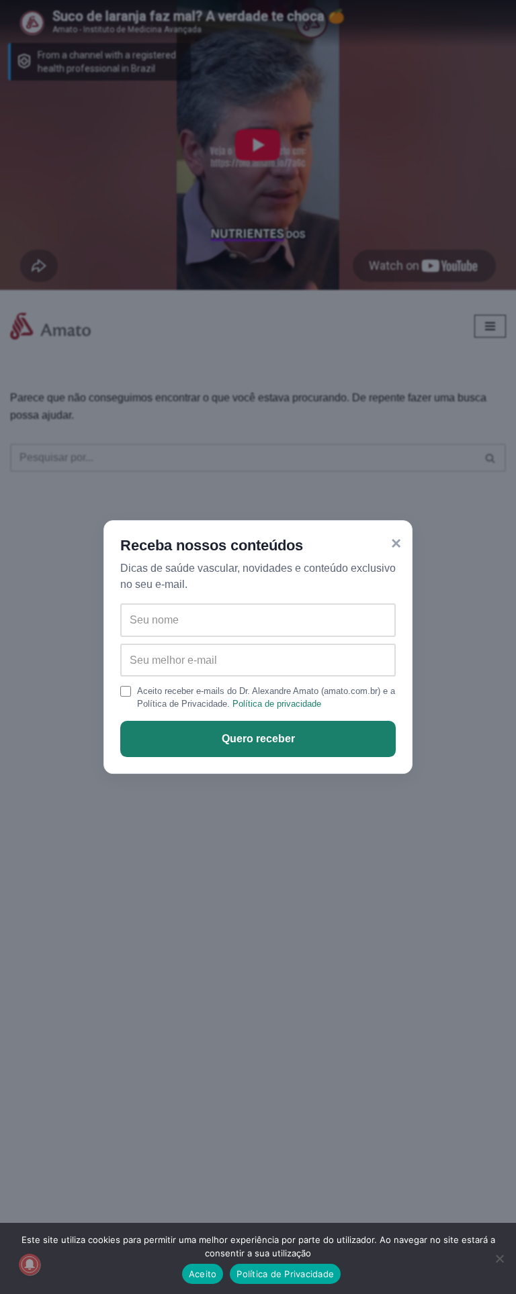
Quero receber (258, 738)
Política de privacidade (276, 704)
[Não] (499, 1258)
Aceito (203, 1273)
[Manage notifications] (29, 1264)
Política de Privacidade (285, 1273)
